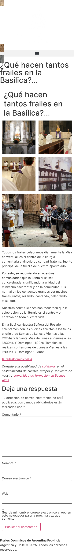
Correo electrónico (16, 478)
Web (5, 493)
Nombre (9, 463)
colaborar (49, 366)
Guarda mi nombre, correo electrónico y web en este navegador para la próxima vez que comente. (36, 515)
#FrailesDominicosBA (17, 359)
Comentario (11, 414)
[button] (37, 53)
